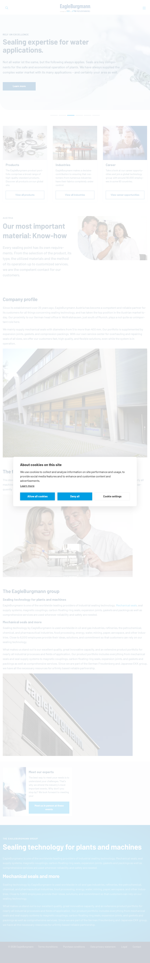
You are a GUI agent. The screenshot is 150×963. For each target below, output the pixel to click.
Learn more (27, 485)
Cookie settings (112, 496)
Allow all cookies (37, 496)
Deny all (75, 496)
